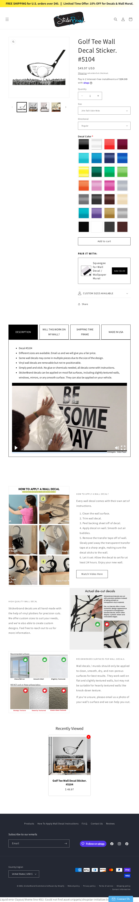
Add (119, 270)
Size (80, 104)
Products (29, 823)
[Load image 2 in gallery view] (33, 107)
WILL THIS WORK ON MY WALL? (54, 332)
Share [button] (85, 304)
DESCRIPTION (23, 332)
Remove (89, 737)
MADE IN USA (116, 332)
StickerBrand (29, 886)
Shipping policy (124, 886)
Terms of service (106, 886)
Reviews (110, 823)
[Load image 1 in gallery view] (22, 107)
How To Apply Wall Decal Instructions (58, 823)
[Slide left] (12, 107)
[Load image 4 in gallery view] (56, 107)
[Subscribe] (65, 844)
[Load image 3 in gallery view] (44, 107)
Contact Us (97, 823)
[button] (7, 19)
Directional (83, 118)
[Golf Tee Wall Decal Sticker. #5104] (69, 756)
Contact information (121, 889)
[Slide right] (66, 107)
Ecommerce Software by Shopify (50, 886)
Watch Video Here (92, 574)
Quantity (82, 89)
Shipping (82, 73)
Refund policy (74, 886)
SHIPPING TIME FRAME (84, 332)
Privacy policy (89, 886)
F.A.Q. (85, 823)
